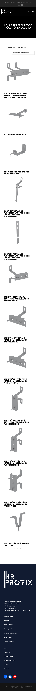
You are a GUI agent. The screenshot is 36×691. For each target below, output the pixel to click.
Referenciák (8, 637)
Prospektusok (8, 625)
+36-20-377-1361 (10, 2)
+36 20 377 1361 (14, 604)
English (6, 665)
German (6, 669)
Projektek (7, 652)
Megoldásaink (8, 616)
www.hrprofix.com (24, 610)
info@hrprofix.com (23, 2)
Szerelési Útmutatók (10, 633)
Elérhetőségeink (9, 641)
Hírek (5, 648)
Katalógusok (8, 629)
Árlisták (6, 620)
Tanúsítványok (8, 656)
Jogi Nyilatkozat (9, 660)
